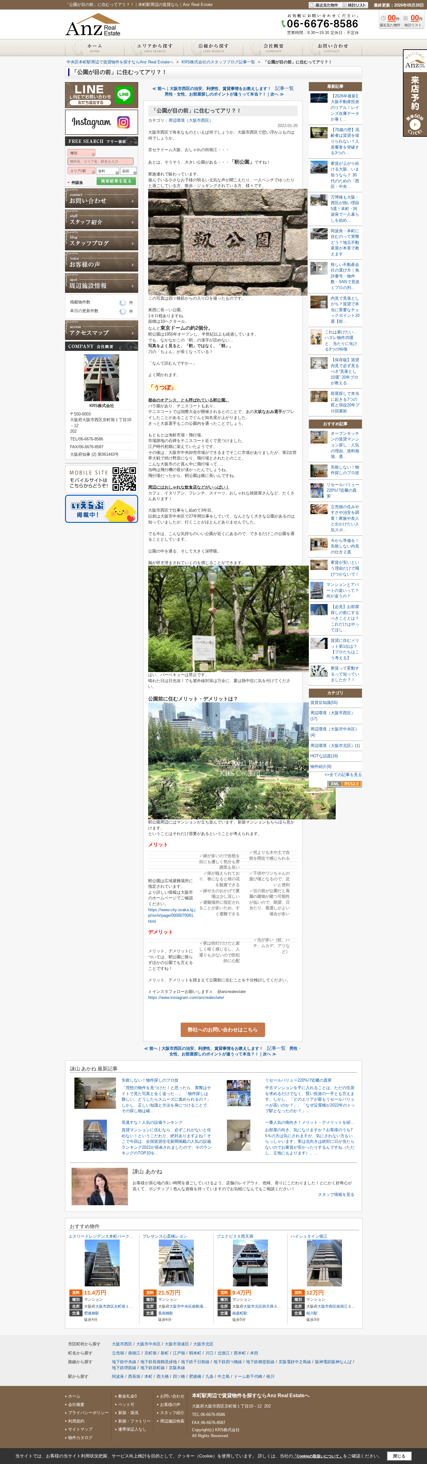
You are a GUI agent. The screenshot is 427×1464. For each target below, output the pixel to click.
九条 (209, 1376)
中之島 (224, 1376)
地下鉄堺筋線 (124, 1367)
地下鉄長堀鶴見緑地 (158, 1361)
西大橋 (163, 1376)
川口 (209, 1353)
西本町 (240, 1353)
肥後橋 (195, 1376)
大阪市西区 (104, 1306)
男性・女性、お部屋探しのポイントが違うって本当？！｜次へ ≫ (224, 94)
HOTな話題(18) (324, 756)
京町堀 (119, 1306)
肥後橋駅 (91, 1313)
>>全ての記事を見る (343, 774)
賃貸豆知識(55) (324, 702)
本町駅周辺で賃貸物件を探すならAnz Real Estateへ (250, 1395)
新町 (165, 1353)
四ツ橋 (179, 1376)
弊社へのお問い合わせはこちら (223, 1029)
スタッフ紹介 (172, 1412)
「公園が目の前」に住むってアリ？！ (196, 111)
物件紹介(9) (320, 766)
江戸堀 (179, 1353)
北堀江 (224, 1353)
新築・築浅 (128, 1412)
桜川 (270, 1376)
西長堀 (134, 1376)
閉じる (399, 1456)
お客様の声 (170, 1404)
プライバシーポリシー (88, 1412)
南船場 (197, 1306)
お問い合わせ (172, 1396)
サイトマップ (80, 1429)
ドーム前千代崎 (248, 1376)
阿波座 (118, 1376)
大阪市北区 (253, 1306)
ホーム (74, 1396)
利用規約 (76, 1421)
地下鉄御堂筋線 (260, 1361)
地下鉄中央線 (124, 1361)
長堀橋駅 (165, 1313)
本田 (254, 1353)
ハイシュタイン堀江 (309, 1236)
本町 (148, 1376)
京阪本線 (177, 1367)
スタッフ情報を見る (336, 1194)
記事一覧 (284, 88)
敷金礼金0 (127, 1396)
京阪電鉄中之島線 (295, 1361)
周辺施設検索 (172, 1421)
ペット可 (126, 1404)
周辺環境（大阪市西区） (190, 120)
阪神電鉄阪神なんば (333, 1361)
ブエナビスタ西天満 (235, 1236)
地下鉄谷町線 (152, 1367)
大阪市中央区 (180, 1306)
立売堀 (118, 1353)
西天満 (268, 1306)
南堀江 (342, 1306)
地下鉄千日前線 (195, 1361)
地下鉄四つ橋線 (228, 1361)
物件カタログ (80, 1437)
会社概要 (76, 1404)
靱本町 (195, 1353)
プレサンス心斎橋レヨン (165, 1236)
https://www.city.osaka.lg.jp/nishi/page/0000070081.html (171, 915)
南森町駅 (239, 1313)
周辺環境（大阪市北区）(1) (335, 745)
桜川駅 (312, 1313)
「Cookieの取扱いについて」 (318, 1456)
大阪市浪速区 (177, 1344)
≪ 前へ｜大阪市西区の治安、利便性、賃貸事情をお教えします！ (211, 88)
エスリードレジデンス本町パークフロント (107, 1236)
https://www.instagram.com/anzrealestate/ (186, 997)
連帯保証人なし (132, 1429)
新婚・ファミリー (134, 1421)
